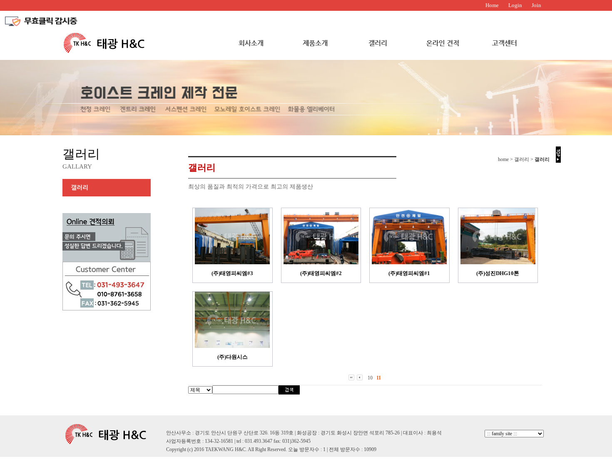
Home (492, 5)
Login (515, 5)
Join (536, 5)
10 (370, 378)
